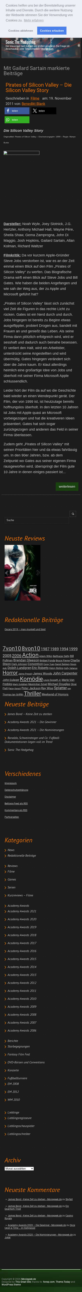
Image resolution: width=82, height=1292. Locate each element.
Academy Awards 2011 (22, 991)
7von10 (12, 648)
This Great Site (23, 1281)
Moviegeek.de (28, 1279)
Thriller (32, 693)
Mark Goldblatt (20, 684)
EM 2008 (13, 1084)
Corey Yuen (49, 664)
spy (69, 688)
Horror (10, 673)
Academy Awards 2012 (22, 983)
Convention (35, 664)
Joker (8, 1237)
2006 (16, 655)
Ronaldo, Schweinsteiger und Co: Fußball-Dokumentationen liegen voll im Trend (32, 740)
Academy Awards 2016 (22, 951)
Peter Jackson (31, 688)
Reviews (13, 866)
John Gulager (11, 679)
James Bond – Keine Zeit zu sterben (30, 714)
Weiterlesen (47, 49)
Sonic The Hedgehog (20, 42)
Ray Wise (47, 688)
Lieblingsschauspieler (21, 1126)
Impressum (11, 783)
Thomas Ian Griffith (13, 694)
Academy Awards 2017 (22, 943)
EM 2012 (13, 1092)
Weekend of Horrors (55, 694)
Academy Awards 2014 (22, 967)
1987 (45, 649)
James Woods (42, 673)
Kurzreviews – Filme (20, 896)
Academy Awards (18, 906)
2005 (7, 655)
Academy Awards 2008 (22, 1015)
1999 (73, 649)
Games (12, 880)
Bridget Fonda (47, 660)
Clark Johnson (19, 664)
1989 (54, 649)
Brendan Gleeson (26, 660)
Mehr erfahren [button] (34, 20)
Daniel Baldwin (62, 664)
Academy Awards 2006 (22, 1031)
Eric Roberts (40, 668)
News (11, 850)
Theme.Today (63, 1281)
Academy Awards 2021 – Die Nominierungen (36, 730)
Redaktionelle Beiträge (22, 856)
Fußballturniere (17, 1078)
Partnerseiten (12, 817)
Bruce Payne (63, 660)
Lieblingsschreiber (19, 1134)
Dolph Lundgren (19, 668)
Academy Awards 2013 (22, 975)
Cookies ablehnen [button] (20, 30)
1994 (64, 649)
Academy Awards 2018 (22, 935)
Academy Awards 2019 (22, 927)
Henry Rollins (56, 668)
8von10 (31, 648)
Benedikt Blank (33, 104)
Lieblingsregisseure (19, 1118)
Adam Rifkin (45, 656)
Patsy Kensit (14, 688)
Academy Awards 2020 (22, 919)
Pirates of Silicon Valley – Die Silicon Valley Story (39, 87)
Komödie (31, 679)
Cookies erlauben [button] (52, 30)
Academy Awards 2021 (22, 911)
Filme (11, 872)
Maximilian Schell (37, 684)
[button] (17, 110)
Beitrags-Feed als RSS (16, 803)
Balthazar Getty (61, 656)
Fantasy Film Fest (19, 1055)
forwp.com (49, 1281)
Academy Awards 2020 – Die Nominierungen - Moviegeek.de (40, 1234)
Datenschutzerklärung (16, 790)
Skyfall (69, 1199)
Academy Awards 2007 (22, 1023)
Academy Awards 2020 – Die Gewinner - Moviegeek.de (37, 1225)
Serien (11, 888)
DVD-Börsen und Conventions (26, 1063)
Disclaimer (10, 796)
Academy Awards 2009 (22, 1007)
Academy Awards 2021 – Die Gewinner (32, 722)
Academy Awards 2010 (22, 999)
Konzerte (13, 1071)
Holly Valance (70, 668)
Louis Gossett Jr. (52, 680)
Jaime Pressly (25, 674)
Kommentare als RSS (16, 810)
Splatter (60, 688)
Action (30, 655)
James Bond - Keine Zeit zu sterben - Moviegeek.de (35, 1199)
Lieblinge (13, 1113)
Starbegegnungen (19, 1047)
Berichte (13, 1041)
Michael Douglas (59, 684)
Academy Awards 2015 (22, 959)
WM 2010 (14, 1100)
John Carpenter (65, 673)
